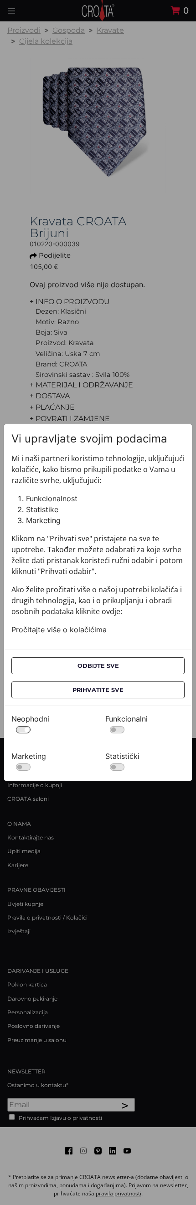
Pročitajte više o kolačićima (59, 629)
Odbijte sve (98, 665)
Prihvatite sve (98, 689)
